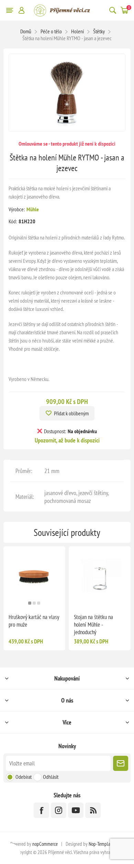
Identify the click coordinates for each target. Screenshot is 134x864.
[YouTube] (75, 810)
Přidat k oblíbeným (71, 413)
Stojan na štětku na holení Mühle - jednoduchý (93, 624)
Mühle (32, 209)
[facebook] (41, 810)
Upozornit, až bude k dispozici (67, 440)
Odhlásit (50, 776)
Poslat (120, 763)
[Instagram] (58, 810)
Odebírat (23, 776)
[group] (34, 577)
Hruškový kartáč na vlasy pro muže (34, 620)
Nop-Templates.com (106, 844)
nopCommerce (45, 844)
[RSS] (93, 810)
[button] (29, 603)
